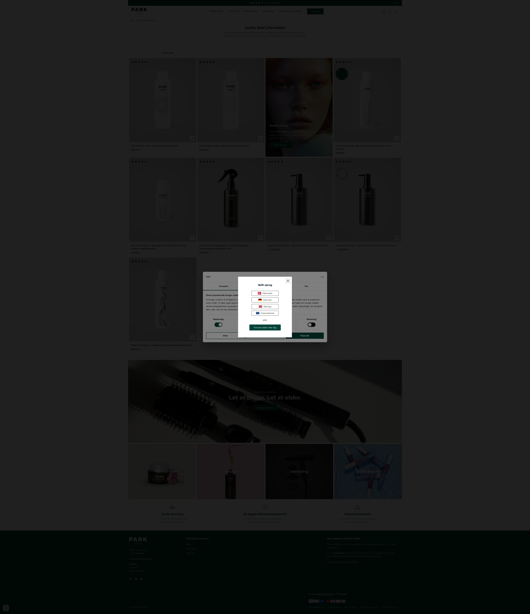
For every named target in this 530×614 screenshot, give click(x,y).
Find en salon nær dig (265, 327)
